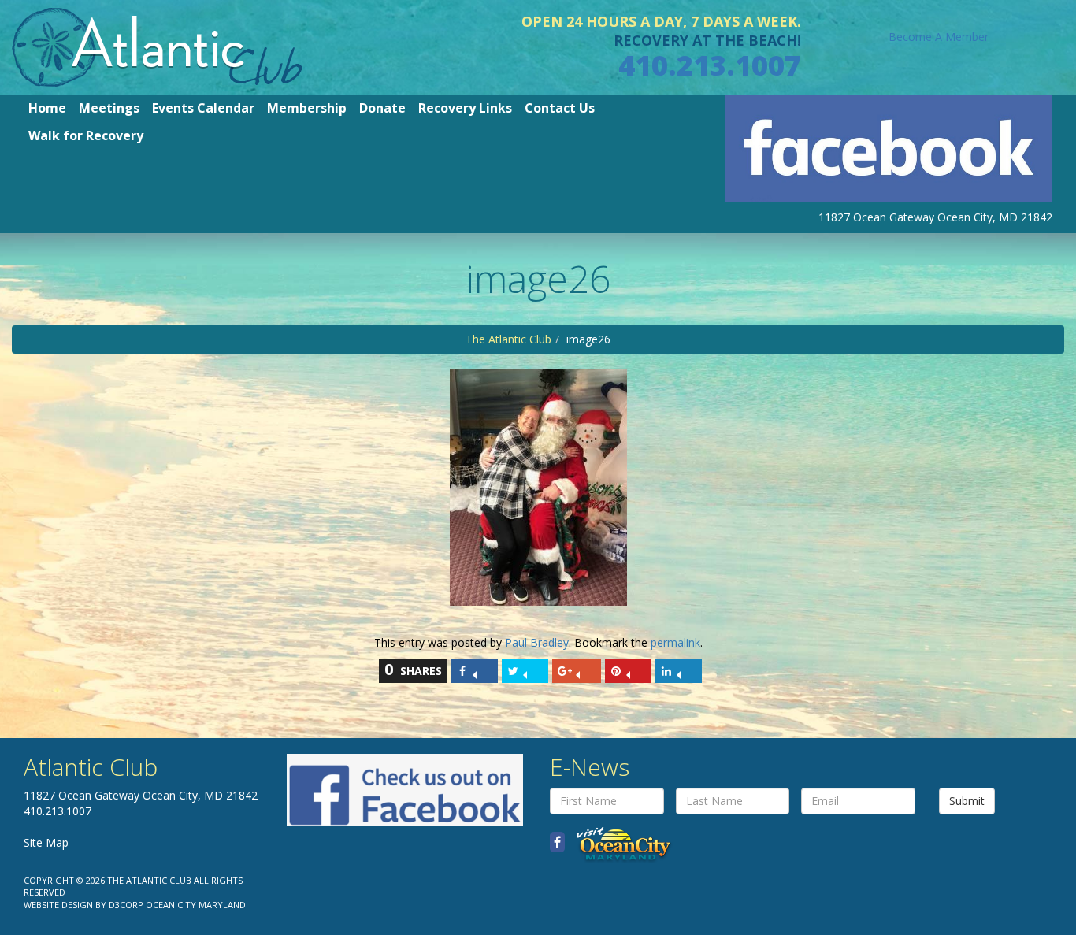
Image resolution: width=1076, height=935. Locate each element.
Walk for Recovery (85, 135)
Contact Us (560, 108)
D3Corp (126, 905)
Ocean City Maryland (196, 905)
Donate (382, 108)
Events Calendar (203, 108)
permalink (675, 642)
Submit (967, 800)
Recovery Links (465, 108)
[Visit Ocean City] (619, 842)
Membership (307, 108)
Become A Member (939, 36)
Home (47, 108)
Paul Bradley (537, 642)
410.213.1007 (709, 65)
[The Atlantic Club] (157, 46)
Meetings (109, 108)
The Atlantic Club (508, 339)
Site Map (46, 842)
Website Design (58, 905)
